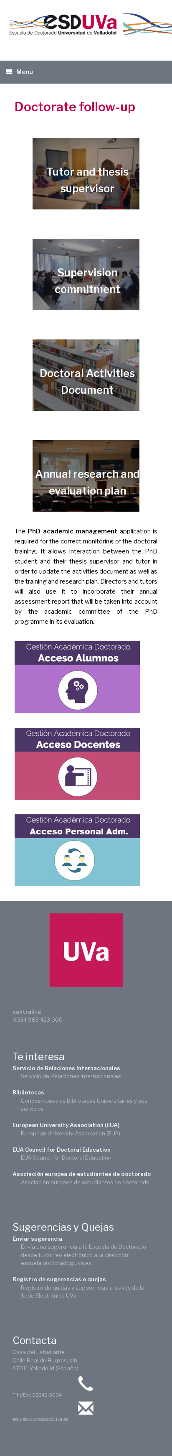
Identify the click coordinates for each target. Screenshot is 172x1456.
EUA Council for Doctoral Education (62, 1149)
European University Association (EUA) (66, 1125)
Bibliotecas (28, 1092)
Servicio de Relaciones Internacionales (66, 1068)
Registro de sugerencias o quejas (59, 1279)
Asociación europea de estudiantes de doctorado (82, 1173)
